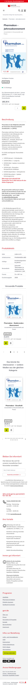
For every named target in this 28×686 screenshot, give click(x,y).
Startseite (4, 19)
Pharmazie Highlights (12, 575)
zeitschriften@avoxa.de (10, 197)
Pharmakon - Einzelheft (14, 405)
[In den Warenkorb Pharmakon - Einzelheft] (6, 430)
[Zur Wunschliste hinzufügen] (10, 343)
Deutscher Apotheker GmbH (11, 675)
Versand (16, 104)
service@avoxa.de (15, 514)
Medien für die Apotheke (13, 561)
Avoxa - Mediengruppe (9, 673)
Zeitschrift (6, 82)
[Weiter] (25, 439)
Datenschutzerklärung (16, 485)
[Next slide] (24, 352)
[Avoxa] (22, 683)
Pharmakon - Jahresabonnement (17, 19)
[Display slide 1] (10, 352)
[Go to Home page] (14, 6)
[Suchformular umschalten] (19, 10)
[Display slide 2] (14, 352)
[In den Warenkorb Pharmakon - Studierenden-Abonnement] (6, 343)
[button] (14, 56)
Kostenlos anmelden (13, 474)
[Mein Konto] (22, 10)
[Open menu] (4, 10)
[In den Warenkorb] (24, 108)
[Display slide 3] (17, 352)
